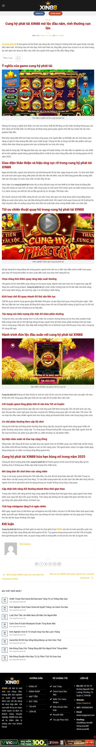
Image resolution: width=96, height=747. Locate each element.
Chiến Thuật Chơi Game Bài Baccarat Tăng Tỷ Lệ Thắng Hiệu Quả (38, 599)
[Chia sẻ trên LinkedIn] (59, 564)
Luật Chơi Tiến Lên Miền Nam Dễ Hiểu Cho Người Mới (33, 615)
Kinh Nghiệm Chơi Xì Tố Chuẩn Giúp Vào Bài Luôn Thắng (34, 632)
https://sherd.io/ (83, 703)
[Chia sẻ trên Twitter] (46, 564)
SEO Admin (60, 35)
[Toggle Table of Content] (17, 58)
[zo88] (72, 742)
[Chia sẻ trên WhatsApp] (37, 564)
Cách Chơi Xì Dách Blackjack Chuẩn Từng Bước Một (32, 623)
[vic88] (24, 742)
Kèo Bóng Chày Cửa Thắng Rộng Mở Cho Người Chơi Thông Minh (38, 648)
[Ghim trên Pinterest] (55, 564)
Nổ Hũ (48, 20)
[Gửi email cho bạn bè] (50, 564)
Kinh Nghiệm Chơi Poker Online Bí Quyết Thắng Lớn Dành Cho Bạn (38, 607)
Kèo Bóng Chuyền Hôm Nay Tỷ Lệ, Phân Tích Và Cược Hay (35, 656)
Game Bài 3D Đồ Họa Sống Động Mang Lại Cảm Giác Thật (35, 640)
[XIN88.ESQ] (48, 6)
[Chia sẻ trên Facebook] (41, 564)
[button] (3, 6)
